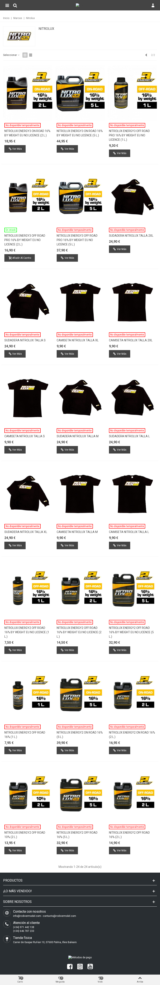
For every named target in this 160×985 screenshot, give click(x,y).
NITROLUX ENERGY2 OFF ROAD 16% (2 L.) (129, 835)
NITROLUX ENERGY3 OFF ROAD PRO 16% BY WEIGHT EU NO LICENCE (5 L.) (77, 240)
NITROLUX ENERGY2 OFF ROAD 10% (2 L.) (24, 835)
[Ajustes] (153, 5)
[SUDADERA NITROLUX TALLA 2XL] (132, 197)
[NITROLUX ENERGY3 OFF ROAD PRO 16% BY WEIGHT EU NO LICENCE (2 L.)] (27, 197)
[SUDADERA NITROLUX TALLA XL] (27, 494)
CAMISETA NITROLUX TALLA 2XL (130, 340)
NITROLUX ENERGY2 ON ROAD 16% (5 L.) (80, 735)
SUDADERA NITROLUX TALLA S (25, 340)
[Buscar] (15, 5)
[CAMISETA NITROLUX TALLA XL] (80, 302)
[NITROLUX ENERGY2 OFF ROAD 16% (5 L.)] (80, 794)
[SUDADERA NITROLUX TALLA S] (27, 302)
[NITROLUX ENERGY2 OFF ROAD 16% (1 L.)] (27, 694)
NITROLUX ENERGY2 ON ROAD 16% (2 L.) (132, 735)
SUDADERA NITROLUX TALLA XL (25, 532)
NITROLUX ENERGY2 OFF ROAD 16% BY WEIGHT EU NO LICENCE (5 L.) (131, 632)
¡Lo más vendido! (17, 891)
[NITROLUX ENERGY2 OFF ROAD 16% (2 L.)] (132, 794)
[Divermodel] (84, 5)
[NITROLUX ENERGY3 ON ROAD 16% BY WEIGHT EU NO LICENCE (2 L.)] (27, 93)
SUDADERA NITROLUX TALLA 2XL (131, 235)
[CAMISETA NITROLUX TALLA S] (27, 398)
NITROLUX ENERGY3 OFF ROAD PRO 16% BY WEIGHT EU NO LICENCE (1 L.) (129, 135)
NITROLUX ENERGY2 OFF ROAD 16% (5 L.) (77, 835)
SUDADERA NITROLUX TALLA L (129, 436)
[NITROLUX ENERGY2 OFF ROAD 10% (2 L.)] (27, 794)
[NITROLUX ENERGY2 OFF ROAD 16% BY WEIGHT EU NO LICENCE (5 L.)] (132, 590)
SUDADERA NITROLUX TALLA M (78, 436)
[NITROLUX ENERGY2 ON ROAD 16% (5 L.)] (80, 694)
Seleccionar (10, 55)
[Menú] (7, 5)
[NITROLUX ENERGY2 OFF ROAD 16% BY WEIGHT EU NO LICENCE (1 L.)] (27, 590)
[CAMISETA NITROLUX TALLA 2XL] (132, 302)
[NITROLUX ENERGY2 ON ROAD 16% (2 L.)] (132, 694)
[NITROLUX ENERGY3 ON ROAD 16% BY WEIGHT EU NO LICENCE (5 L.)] (80, 93)
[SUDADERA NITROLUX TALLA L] (132, 398)
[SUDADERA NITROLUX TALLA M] (80, 398)
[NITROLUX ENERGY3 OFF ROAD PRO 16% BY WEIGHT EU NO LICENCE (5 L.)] (80, 197)
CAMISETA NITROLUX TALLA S (24, 436)
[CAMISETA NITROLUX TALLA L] (132, 494)
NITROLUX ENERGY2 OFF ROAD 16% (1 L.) (24, 735)
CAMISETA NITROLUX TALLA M (77, 532)
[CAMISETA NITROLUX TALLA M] (80, 494)
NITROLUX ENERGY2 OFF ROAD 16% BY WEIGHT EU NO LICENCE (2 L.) (79, 632)
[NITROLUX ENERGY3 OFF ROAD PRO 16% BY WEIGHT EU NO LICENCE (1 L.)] (132, 93)
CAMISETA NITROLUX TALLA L (129, 532)
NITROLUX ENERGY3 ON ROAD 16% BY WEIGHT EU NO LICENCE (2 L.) (27, 133)
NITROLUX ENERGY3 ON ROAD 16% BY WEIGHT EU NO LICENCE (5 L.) (80, 133)
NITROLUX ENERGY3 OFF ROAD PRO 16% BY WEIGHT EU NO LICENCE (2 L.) (24, 240)
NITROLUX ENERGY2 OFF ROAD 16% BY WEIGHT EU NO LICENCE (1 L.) (26, 632)
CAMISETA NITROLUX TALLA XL (78, 340)
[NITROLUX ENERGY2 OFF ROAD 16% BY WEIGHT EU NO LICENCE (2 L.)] (80, 590)
